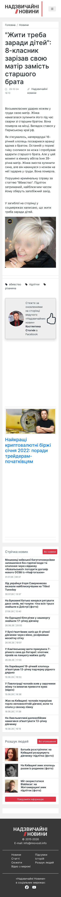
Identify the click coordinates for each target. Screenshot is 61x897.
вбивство (15, 284)
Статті (15, 858)
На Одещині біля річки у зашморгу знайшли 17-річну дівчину (27, 619)
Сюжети (16, 862)
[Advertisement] (30, 373)
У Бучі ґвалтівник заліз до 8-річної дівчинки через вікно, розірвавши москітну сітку (27, 635)
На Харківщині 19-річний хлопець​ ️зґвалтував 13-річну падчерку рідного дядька (30, 669)
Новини (24, 25)
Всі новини (50, 551)
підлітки (34, 284)
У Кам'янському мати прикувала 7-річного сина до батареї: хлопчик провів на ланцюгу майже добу (28, 652)
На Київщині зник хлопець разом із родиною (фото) (38, 767)
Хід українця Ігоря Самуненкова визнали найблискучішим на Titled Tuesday (27, 586)
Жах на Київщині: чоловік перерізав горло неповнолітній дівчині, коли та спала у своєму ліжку (29, 703)
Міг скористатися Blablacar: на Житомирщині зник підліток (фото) (33, 785)
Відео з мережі (21, 866)
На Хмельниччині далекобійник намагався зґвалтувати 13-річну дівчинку (26, 721)
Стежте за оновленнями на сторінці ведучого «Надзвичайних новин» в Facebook (36, 318)
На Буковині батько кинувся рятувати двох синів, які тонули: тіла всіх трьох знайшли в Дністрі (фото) (29, 603)
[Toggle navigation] (52, 9)
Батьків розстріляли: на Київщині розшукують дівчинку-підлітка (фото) (37, 752)
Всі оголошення (47, 741)
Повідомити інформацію (30, 799)
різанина (10, 288)
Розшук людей (44, 862)
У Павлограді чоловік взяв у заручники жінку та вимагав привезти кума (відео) (30, 686)
